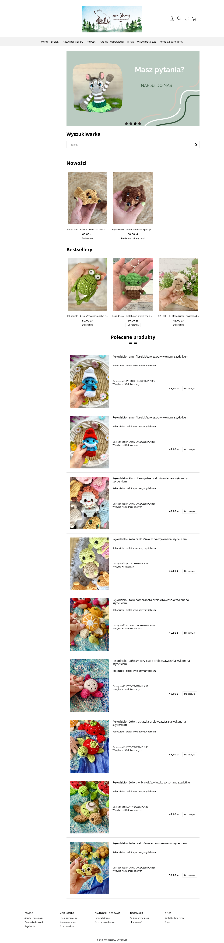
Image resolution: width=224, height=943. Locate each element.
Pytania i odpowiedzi (34, 922)
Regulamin (29, 926)
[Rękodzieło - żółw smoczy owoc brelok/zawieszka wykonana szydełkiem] (89, 685)
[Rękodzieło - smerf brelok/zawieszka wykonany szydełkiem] (89, 381)
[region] (133, 88)
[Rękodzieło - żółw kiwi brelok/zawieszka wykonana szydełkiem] (89, 807)
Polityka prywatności (139, 917)
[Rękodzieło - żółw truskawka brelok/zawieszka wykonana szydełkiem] (89, 746)
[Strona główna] (112, 19)
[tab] (126, 123)
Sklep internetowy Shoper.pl (112, 939)
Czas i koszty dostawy (104, 922)
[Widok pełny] (135, 342)
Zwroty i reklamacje (34, 917)
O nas (167, 922)
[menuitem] (44, 41)
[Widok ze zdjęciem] (130, 342)
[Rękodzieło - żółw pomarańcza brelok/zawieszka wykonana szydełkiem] (89, 624)
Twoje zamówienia (68, 917)
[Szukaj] (195, 144)
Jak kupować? (136, 922)
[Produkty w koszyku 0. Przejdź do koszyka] (194, 20)
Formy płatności (102, 917)
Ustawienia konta (67, 922)
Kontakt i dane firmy (174, 917)
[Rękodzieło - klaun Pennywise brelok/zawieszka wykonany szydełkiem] (89, 503)
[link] (133, 88)
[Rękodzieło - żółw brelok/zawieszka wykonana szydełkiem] (89, 564)
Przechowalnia (66, 926)
